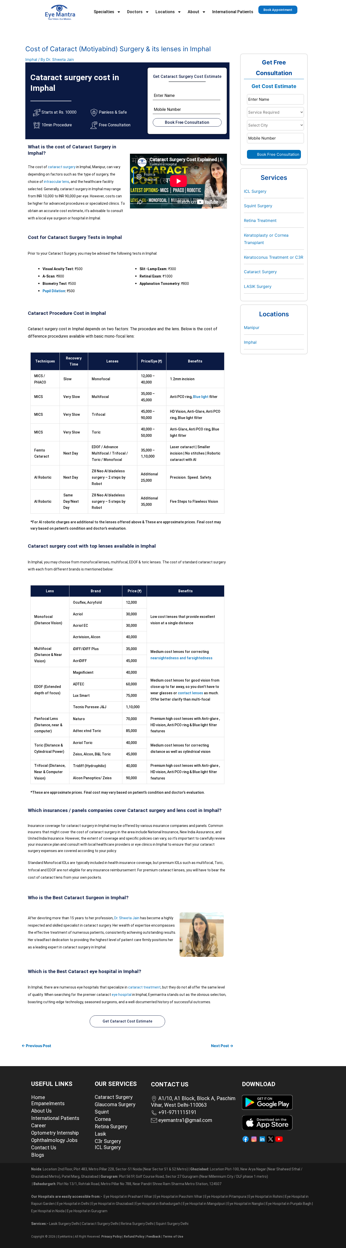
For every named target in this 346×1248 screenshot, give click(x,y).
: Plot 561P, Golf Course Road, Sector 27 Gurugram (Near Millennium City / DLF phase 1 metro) (184, 1176)
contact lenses (190, 693)
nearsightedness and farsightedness (181, 658)
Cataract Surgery (260, 271)
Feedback (153, 1236)
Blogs (37, 1155)
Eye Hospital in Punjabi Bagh (288, 1204)
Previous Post (36, 1045)
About (193, 11)
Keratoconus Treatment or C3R (273, 257)
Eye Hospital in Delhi (73, 1204)
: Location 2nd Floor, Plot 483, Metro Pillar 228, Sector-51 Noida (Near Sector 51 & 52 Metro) (109, 1169)
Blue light (200, 397)
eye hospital (121, 995)
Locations (165, 11)
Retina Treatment (260, 220)
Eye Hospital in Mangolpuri (204, 1204)
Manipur (251, 327)
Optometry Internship (55, 1133)
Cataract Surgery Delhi (100, 1224)
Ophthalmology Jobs (54, 1140)
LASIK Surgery (258, 286)
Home (38, 1097)
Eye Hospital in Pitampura (225, 1196)
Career (38, 1125)
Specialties (104, 11)
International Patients (232, 11)
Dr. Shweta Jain (126, 918)
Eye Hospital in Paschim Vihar (179, 1196)
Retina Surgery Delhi (137, 1224)
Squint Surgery (258, 205)
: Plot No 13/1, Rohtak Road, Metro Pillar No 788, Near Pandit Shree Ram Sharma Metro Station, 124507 (127, 1184)
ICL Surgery (255, 191)
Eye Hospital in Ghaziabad (112, 1204)
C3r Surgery (108, 1141)
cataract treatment (144, 987)
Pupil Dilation (54, 291)
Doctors (135, 11)
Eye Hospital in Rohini (265, 1196)
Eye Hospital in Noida (48, 1211)
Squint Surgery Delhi (172, 1224)
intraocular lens (56, 182)
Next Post (222, 1045)
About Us (41, 1111)
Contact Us (43, 1148)
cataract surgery (61, 167)
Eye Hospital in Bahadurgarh (158, 1204)
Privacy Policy (111, 1236)
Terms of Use (173, 1236)
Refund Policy (134, 1236)
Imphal (31, 59)
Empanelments (48, 1103)
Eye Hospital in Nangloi (245, 1204)
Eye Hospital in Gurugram (87, 1211)
